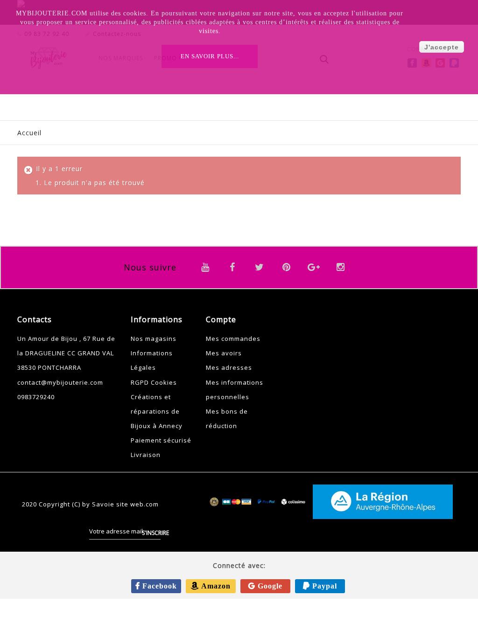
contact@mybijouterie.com (60, 382)
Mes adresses (229, 367)
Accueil (29, 132)
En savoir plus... (210, 56)
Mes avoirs (224, 353)
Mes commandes (233, 338)
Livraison (146, 454)
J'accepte (441, 47)
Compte (221, 319)
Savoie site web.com (125, 504)
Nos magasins (153, 338)
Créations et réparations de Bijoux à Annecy (157, 411)
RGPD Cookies (154, 382)
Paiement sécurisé (161, 440)
